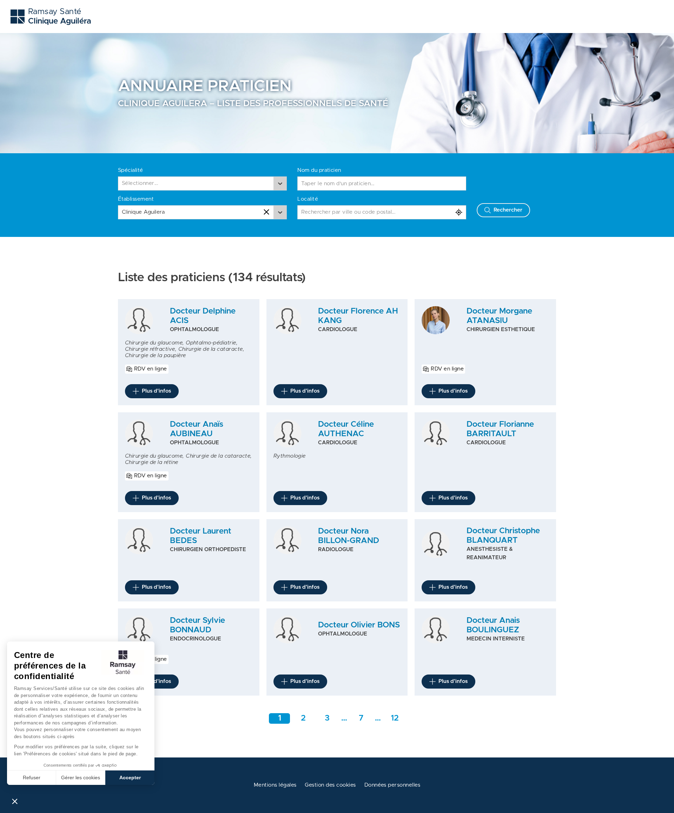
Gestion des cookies (330, 785)
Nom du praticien (319, 170)
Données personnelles (392, 785)
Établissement (136, 199)
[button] (14, 801)
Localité (307, 199)
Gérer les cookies (80, 777)
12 (395, 718)
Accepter (130, 777)
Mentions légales (275, 785)
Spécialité (130, 170)
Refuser (31, 777)
